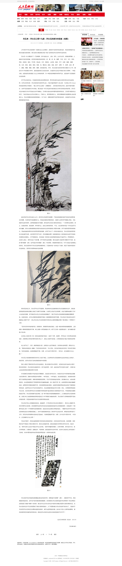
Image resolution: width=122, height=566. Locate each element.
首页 (20, 14)
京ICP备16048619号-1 (74, 561)
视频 (26, 14)
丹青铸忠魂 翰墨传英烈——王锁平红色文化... (93, 50)
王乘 (79, 30)
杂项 (34, 21)
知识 (84, 18)
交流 (66, 21)
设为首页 (96, 1)
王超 (76, 30)
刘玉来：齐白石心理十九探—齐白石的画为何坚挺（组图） (43, 34)
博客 (78, 21)
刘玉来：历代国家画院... (99, 40)
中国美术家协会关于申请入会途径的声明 (85, 26)
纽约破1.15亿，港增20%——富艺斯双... (91, 61)
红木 (30, 21)
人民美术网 (20, 34)
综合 (58, 21)
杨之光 (86, 30)
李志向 (65, 30)
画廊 (60, 14)
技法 (88, 18)
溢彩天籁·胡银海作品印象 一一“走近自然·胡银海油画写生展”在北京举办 (35, 26)
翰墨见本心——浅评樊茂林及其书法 (90, 52)
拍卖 (30, 18)
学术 (49, 21)
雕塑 (89, 14)
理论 (92, 18)
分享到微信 (59, 43)
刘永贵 (54, 30)
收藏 (49, 14)
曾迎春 (82, 30)
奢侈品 (66, 14)
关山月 (94, 30)
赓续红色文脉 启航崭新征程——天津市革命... (93, 59)
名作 (43, 14)
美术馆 (37, 14)
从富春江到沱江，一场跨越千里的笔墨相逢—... (93, 48)
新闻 (70, 18)
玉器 (22, 21)
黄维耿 (58, 30)
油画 (84, 14)
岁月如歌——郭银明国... (99, 38)
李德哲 (46, 30)
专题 (78, 18)
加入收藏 (102, 1)
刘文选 (73, 30)
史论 (96, 18)
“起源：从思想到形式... (99, 42)
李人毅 (50, 30)
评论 (45, 21)
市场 (54, 21)
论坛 (74, 21)
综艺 (38, 18)
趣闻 (38, 21)
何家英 (69, 30)
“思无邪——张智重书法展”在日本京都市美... (92, 55)
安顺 (62, 30)
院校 (34, 18)
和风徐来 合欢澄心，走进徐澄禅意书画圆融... (93, 57)
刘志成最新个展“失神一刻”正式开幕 (90, 64)
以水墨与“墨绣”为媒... (99, 44)
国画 (78, 14)
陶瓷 (26, 21)
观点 (74, 18)
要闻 (22, 18)
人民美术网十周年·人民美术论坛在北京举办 (64, 26)
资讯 (31, 14)
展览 (26, 18)
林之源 (90, 30)
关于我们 (91, 1)
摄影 (55, 14)
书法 (72, 14)
